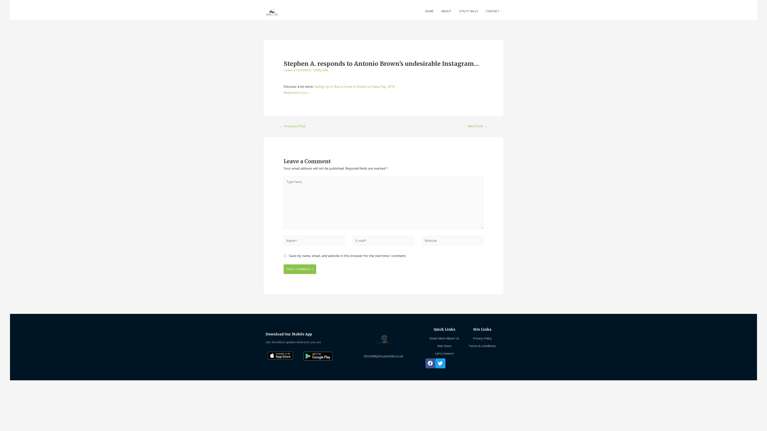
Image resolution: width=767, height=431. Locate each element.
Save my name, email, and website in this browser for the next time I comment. (347, 256)
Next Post (477, 126)
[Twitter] (440, 363)
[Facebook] (430, 363)
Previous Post (292, 126)
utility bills (320, 70)
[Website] (452, 241)
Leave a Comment (297, 70)
